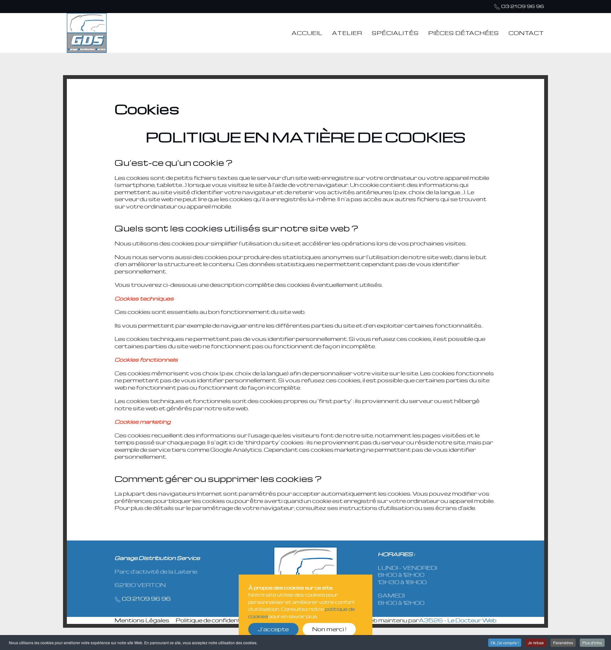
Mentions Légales (142, 620)
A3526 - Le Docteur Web (457, 620)
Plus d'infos (592, 642)
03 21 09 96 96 (522, 6)
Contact (526, 33)
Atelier (347, 33)
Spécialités (395, 33)
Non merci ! (329, 629)
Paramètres (563, 642)
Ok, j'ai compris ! (505, 642)
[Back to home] (87, 33)
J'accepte (273, 629)
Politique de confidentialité (216, 620)
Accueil (306, 33)
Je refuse (536, 642)
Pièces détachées (463, 33)
